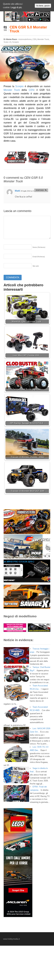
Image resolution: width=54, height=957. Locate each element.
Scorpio (19, 86)
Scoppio (15, 42)
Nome (39, 247)
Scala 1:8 (7, 42)
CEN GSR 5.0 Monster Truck (28, 29)
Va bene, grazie (43, 6)
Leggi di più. (16, 7)
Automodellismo (25, 39)
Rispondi (40, 190)
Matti (17, 190)
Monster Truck (43, 39)
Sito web (36, 266)
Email (39, 257)
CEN (34, 39)
